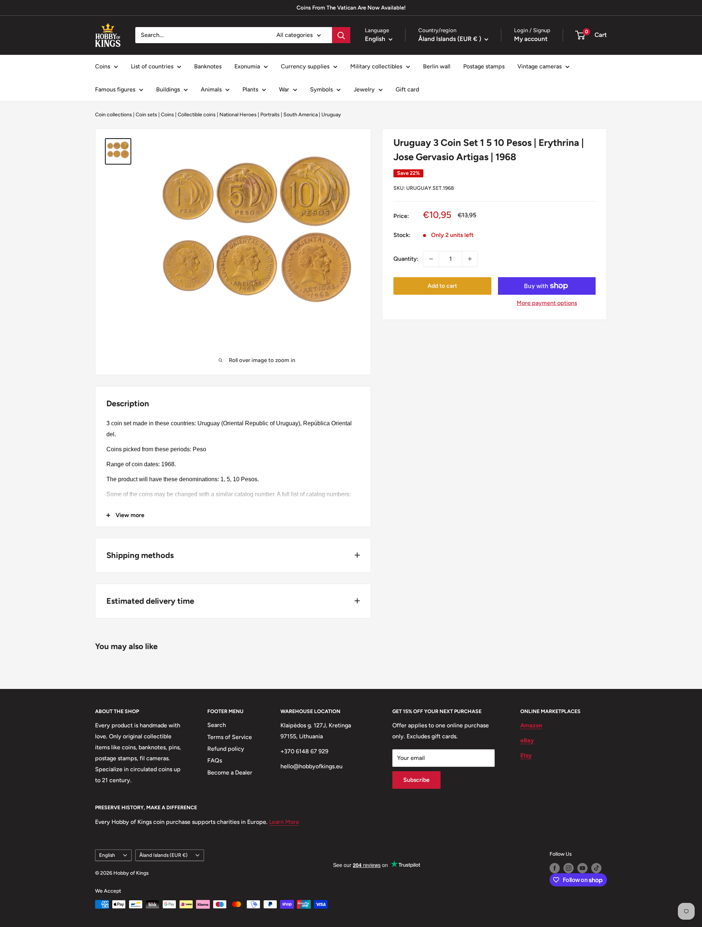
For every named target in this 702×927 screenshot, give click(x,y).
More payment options (547, 302)
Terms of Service (229, 737)
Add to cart (442, 285)
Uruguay (331, 115)
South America (300, 115)
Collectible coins (197, 115)
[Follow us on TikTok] (596, 868)
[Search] (341, 35)
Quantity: (406, 258)
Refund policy (225, 748)
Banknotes (208, 66)
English (107, 855)
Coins (102, 66)
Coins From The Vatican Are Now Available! (351, 7)
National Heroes (238, 115)
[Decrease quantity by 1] (431, 259)
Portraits (270, 115)
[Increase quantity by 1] (470, 259)
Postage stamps (484, 66)
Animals (211, 89)
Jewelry (364, 89)
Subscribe (416, 779)
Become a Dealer (229, 772)
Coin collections (113, 115)
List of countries (152, 66)
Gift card (407, 89)
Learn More (284, 821)
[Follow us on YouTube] (582, 868)
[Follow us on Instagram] (568, 868)
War (284, 89)
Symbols (321, 89)
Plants (250, 89)
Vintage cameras (539, 66)
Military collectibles (376, 66)
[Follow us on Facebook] (555, 868)
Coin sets (146, 115)
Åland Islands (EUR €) (163, 855)
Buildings (168, 89)
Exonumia (247, 66)
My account (531, 38)
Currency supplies (305, 66)
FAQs (214, 760)
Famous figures (115, 89)
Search (216, 724)
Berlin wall (436, 66)
